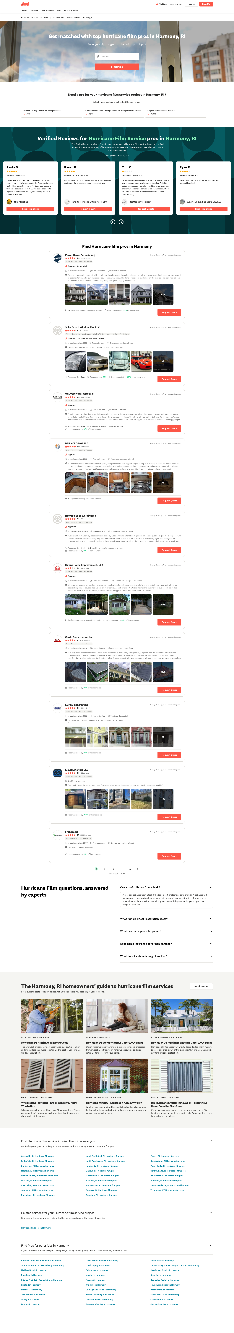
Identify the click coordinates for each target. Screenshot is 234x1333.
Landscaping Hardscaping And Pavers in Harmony (174, 1265)
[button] (75, 294)
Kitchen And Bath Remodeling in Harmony (41, 1280)
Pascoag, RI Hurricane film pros (101, 1190)
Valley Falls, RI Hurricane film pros (167, 1166)
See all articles (201, 986)
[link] (9, 202)
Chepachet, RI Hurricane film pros (37, 1185)
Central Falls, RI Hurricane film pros (168, 1170)
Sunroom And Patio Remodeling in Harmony (42, 1265)
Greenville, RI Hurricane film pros (37, 1156)
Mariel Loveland (29, 1098)
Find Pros (117, 66)
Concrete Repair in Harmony (99, 1299)
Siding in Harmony (30, 1299)
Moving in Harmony (95, 1275)
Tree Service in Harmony (33, 1294)
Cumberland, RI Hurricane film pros (167, 1161)
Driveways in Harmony (97, 1270)
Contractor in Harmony (161, 1299)
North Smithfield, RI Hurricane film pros (105, 1156)
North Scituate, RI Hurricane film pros (39, 1175)
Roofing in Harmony (31, 1284)
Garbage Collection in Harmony (101, 1289)
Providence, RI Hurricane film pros (38, 1195)
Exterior (34, 10)
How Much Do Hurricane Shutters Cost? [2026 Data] (181, 1042)
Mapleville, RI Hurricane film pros (37, 1170)
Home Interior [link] (27, 17)
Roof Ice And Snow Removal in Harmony (41, 1260)
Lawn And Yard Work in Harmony (102, 1260)
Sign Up (206, 4)
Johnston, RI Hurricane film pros (37, 1190)
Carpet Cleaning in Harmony (164, 1304)
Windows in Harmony (96, 1284)
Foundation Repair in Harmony (165, 1284)
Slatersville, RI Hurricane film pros (102, 1175)
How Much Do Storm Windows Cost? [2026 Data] (114, 1042)
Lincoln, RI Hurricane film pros (101, 1170)
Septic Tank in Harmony (162, 1260)
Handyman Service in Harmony (165, 1270)
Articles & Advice (71, 10)
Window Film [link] (58, 17)
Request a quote (30, 208)
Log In (191, 4)
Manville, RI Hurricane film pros (101, 1180)
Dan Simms (91, 1037)
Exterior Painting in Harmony (100, 1294)
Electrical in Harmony (31, 1289)
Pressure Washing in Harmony (100, 1304)
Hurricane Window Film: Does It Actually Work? (114, 1102)
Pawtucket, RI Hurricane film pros (166, 1175)
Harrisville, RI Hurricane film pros (102, 1166)
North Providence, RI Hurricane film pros (105, 1161)
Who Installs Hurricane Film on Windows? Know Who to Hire (49, 1104)
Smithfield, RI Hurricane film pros (37, 1161)
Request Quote (169, 312)
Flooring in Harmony (96, 1280)
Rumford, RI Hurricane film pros (166, 1180)
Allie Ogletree (28, 1037)
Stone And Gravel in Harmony (164, 1294)
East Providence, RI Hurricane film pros (169, 1185)
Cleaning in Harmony (160, 1275)
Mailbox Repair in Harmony (34, 1270)
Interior (25, 10)
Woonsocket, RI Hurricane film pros (103, 1185)
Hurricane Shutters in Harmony (36, 1227)
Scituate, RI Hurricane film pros (36, 1180)
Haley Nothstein (159, 1037)
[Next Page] (146, 868)
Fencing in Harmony (31, 1304)
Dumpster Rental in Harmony (164, 1280)
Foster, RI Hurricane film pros (164, 1156)
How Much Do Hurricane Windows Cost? (44, 1042)
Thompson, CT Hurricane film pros (167, 1190)
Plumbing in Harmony (31, 1275)
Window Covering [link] (43, 17)
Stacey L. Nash (158, 1098)
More (59, 10)
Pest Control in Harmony (162, 1289)
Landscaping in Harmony (98, 1265)
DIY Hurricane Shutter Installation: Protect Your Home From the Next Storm (179, 1104)
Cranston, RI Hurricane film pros (101, 1195)
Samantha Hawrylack (97, 1098)
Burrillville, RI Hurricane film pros (37, 1166)
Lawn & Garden (47, 10)
